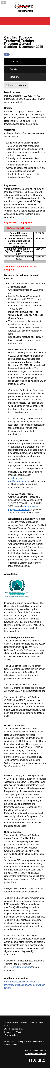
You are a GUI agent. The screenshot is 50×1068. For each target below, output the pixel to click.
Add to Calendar (18, 85)
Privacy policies (11, 1035)
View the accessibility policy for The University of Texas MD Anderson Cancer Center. (24, 985)
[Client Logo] (25, 13)
